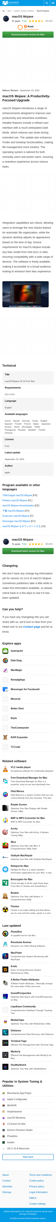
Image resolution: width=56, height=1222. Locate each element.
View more (28, 1157)
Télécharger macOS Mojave (17, 495)
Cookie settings (37, 1203)
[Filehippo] (10, 3)
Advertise (7, 1186)
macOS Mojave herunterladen (18, 505)
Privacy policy (36, 1186)
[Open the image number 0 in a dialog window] (25, 294)
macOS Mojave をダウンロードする (21, 526)
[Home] (3, 11)
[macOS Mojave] (6, 18)
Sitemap (6, 1192)
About (5, 1175)
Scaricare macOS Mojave (15, 516)
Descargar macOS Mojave (16, 521)
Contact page (31, 626)
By (16, 21)
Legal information (38, 1192)
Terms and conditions (40, 1175)
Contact (6, 1180)
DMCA (32, 1198)
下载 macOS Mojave (13, 511)
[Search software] (47, 3)
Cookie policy (36, 1180)
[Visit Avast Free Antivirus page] (28, 27)
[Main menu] (53, 3)
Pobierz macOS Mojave (14, 500)
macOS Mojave (22, 16)
